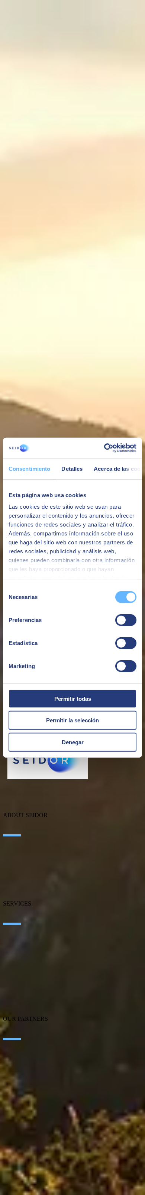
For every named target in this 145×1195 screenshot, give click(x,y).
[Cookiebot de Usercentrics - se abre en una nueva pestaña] (104, 448)
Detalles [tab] (72, 468)
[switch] (125, 620)
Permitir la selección (72, 720)
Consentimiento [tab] (29, 468)
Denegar (73, 742)
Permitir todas (72, 698)
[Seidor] (47, 760)
